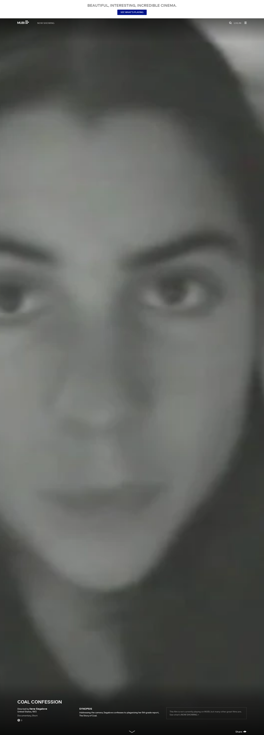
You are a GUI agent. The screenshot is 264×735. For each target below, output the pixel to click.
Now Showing (45, 23)
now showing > (190, 714)
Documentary (24, 715)
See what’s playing (132, 12)
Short (35, 715)
